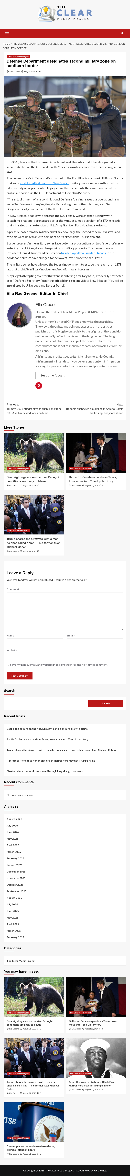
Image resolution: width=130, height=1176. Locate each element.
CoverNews (83, 1170)
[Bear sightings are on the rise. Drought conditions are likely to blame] (34, 453)
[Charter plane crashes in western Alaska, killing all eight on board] (34, 1122)
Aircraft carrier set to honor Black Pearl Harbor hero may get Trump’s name (51, 760)
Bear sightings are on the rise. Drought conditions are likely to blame (47, 728)
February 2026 (15, 858)
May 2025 (12, 917)
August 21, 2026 (29, 486)
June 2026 (13, 832)
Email (71, 635)
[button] (7, 33)
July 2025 (12, 904)
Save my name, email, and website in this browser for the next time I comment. (59, 664)
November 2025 (16, 878)
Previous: (34, 409)
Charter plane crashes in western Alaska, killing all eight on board (45, 771)
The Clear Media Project (18, 57)
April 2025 (13, 924)
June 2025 (13, 910)
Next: (94, 409)
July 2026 (12, 825)
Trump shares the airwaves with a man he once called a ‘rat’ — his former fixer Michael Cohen (33, 543)
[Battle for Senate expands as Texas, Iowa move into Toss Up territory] (96, 453)
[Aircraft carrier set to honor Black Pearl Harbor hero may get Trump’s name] (96, 1058)
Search (9, 690)
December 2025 (16, 871)
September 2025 (16, 891)
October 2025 (15, 884)
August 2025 (14, 897)
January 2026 (14, 864)
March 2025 (14, 930)
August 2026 (14, 818)
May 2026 (12, 838)
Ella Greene (14, 71)
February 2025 (15, 937)
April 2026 (13, 845)
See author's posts (53, 375)
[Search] (122, 33)
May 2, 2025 (29, 71)
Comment (14, 589)
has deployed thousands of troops (83, 253)
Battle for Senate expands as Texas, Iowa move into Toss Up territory (47, 739)
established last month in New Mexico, (45, 183)
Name (11, 635)
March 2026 (14, 851)
